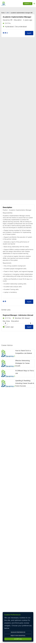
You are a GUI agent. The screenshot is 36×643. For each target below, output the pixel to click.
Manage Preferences (18, 632)
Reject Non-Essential (18, 635)
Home (3, 12)
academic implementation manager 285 (21, 12)
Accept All (18, 639)
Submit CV (27, 3)
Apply (29, 33)
